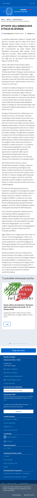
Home (3, 19)
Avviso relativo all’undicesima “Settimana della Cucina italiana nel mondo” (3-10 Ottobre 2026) (18, 307)
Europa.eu (9, 441)
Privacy (27, 398)
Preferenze (16, 495)
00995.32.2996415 (12, 373)
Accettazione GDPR (9, 394)
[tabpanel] (18, 312)
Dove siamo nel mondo (10, 430)
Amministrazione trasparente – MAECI (15, 477)
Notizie (9, 19)
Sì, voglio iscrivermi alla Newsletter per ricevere (16, 404)
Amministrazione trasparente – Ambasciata (17, 473)
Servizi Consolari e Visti (10, 463)
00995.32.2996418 (12, 369)
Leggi (8, 324)
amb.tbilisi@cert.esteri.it (14, 380)
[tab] (14, 343)
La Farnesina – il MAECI (11, 419)
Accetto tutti (29, 495)
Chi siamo (6, 456)
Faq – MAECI (7, 448)
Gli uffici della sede (9, 383)
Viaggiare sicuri (8, 426)
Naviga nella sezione (18, 350)
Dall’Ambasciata (17, 19)
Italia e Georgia (8, 460)
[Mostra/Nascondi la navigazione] (4, 11)
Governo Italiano (6, 3)
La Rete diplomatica (9, 423)
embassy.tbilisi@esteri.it (15, 376)
